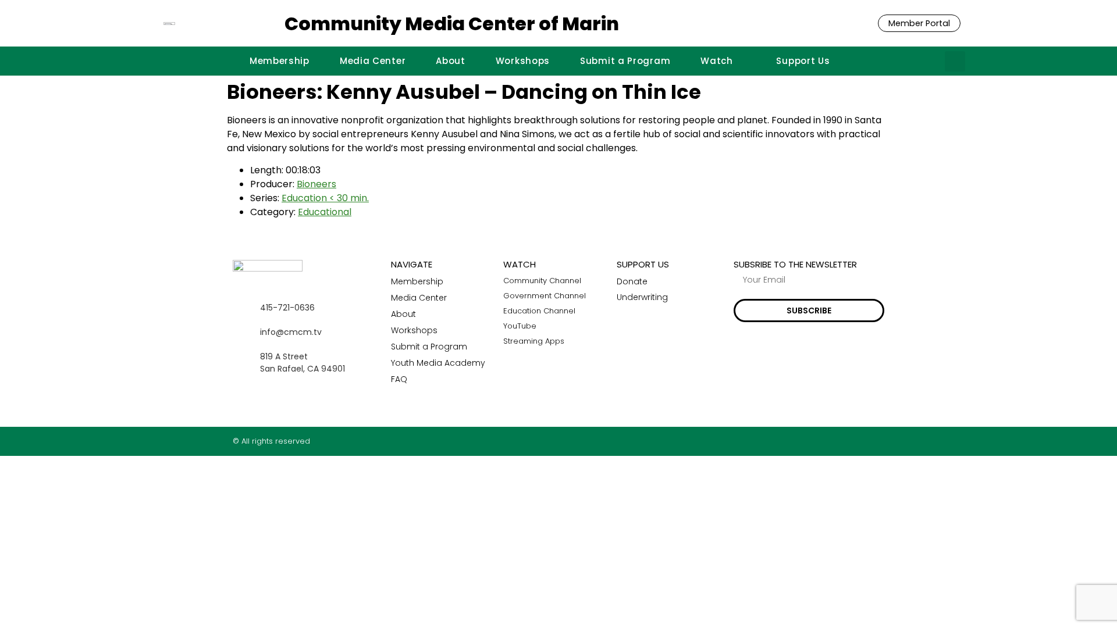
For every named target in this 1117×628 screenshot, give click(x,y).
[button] (955, 61)
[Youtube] (880, 441)
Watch (716, 61)
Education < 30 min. (325, 198)
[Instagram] (857, 441)
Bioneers (316, 184)
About (450, 61)
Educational (324, 212)
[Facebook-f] (834, 441)
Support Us (803, 61)
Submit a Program (625, 61)
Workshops (523, 61)
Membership (280, 61)
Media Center (372, 61)
